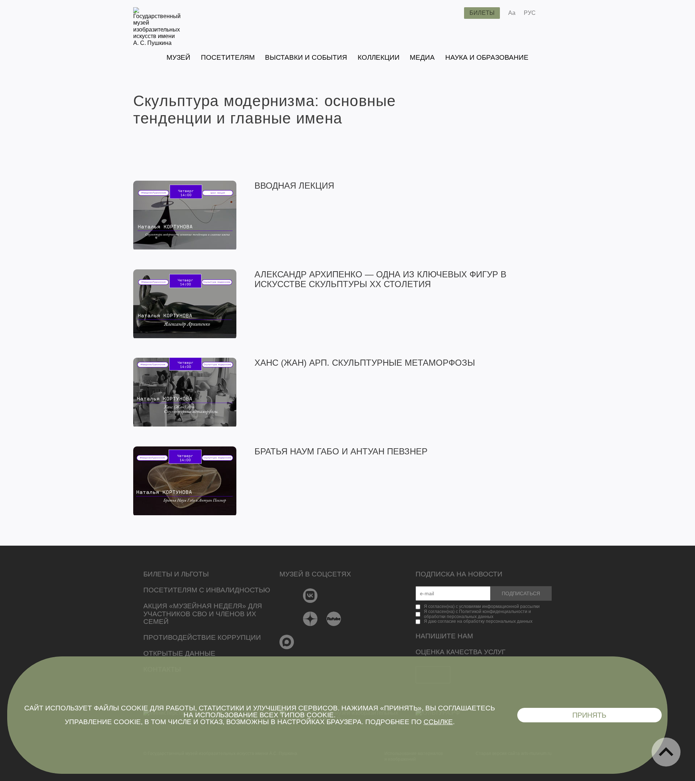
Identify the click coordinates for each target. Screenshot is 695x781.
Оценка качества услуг (460, 652)
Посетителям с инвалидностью (206, 590)
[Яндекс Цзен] (310, 619)
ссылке (438, 722)
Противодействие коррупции (202, 637)
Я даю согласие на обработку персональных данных (478, 621)
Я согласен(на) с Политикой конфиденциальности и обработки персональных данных (477, 614)
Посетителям (228, 57)
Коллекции (379, 57)
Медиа (422, 57)
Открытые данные (179, 653)
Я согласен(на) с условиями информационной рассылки (482, 606)
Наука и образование (486, 57)
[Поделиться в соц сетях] (551, 13)
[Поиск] (453, 13)
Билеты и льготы (176, 574)
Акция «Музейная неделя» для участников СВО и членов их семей (202, 614)
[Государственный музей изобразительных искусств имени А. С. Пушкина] (157, 43)
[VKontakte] (310, 595)
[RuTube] (334, 619)
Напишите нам (444, 636)
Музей (178, 57)
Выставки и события (306, 57)
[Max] (286, 642)
